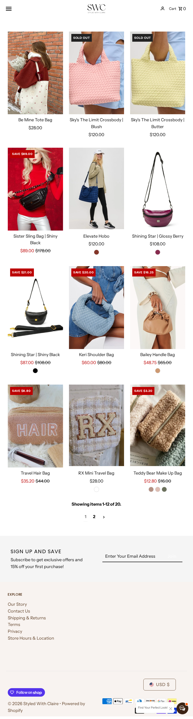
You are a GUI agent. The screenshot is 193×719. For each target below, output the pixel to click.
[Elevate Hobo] (96, 189)
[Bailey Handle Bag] (157, 307)
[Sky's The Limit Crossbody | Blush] (96, 73)
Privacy (15, 631)
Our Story (17, 604)
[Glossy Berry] (157, 252)
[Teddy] (151, 489)
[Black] (35, 370)
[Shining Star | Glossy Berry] (157, 189)
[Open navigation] (44, 8)
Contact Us (19, 611)
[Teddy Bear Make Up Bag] (157, 426)
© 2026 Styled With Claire (34, 703)
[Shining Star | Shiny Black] (35, 307)
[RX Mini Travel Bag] (96, 426)
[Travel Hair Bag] (35, 426)
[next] (104, 517)
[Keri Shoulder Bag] (96, 307)
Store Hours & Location (31, 638)
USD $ (163, 684)
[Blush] (157, 489)
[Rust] (96, 252)
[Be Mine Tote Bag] (35, 73)
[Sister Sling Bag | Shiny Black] (35, 189)
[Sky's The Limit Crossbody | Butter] (157, 73)
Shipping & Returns (27, 618)
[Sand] (157, 370)
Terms (14, 624)
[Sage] (164, 489)
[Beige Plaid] (96, 489)
